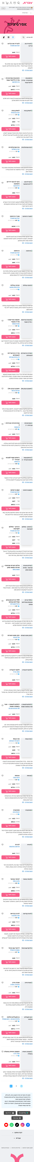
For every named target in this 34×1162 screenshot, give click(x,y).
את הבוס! (16, 739)
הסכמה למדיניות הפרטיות (23, 9)
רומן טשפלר (6, 1019)
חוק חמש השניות (14, 635)
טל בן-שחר (16, 881)
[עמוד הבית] (31, 13)
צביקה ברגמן (16, 390)
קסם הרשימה (15, 490)
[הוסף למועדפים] (2, 43)
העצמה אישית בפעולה (12, 1052)
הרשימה (17, 251)
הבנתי (3, 8)
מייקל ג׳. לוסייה (15, 984)
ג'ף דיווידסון (16, 82)
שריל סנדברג (16, 915)
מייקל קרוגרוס (15, 1019)
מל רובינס (16, 637)
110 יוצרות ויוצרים (14, 708)
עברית (18, 1138)
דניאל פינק (16, 812)
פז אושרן (17, 427)
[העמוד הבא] (11, 1086)
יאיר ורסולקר (16, 149)
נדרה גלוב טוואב (15, 287)
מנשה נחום (16, 569)
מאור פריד (16, 672)
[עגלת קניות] (7, 2)
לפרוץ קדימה (15, 914)
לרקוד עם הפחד (14, 948)
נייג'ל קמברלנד (15, 604)
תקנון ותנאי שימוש (27, 1148)
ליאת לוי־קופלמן (14, 741)
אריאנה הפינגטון (14, 846)
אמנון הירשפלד (15, 950)
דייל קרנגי (16, 186)
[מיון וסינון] (23, 37)
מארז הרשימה (15, 216)
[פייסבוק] (28, 1125)
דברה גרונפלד (15, 112)
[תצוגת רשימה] (13, 37)
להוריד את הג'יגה (14, 44)
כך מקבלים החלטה (13, 1017)
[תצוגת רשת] (8, 37)
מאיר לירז (16, 1053)
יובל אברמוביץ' (15, 45)
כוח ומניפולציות (14, 147)
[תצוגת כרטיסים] (4, 37)
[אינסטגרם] (22, 1125)
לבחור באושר (15, 879)
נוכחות (17, 776)
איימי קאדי (16, 777)
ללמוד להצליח (15, 670)
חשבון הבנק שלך (14, 389)
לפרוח (17, 845)
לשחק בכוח (16, 111)
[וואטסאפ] (12, 1125)
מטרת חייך (16, 983)
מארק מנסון (16, 324)
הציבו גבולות (15, 285)
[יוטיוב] (6, 1125)
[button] (3, 2)
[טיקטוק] (17, 1125)
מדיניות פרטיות (16, 1148)
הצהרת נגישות (5, 1148)
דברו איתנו (18, 1133)
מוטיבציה (16, 810)
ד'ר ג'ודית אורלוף (14, 357)
